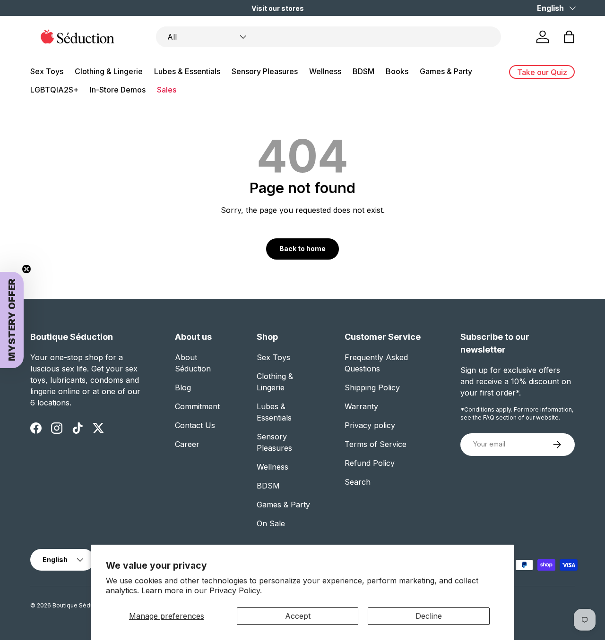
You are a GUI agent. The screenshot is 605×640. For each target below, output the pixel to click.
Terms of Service (375, 444)
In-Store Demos (118, 89)
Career (187, 444)
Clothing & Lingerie (109, 71)
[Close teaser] (26, 269)
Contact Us (195, 425)
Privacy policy (370, 425)
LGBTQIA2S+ (54, 89)
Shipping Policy (372, 387)
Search (358, 482)
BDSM (363, 71)
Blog (183, 387)
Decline (428, 616)
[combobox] (328, 36)
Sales (166, 89)
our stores (286, 8)
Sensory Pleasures (265, 71)
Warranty (361, 406)
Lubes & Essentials (187, 71)
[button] (569, 36)
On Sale (271, 523)
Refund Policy (370, 463)
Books (397, 71)
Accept (298, 616)
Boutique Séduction (79, 605)
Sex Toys (46, 71)
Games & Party (446, 71)
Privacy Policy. (235, 590)
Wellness (325, 71)
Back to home (302, 248)
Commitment (197, 406)
